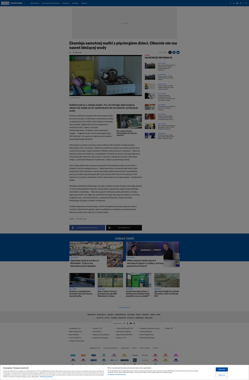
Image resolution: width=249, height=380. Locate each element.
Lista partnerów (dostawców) (116, 374)
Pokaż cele (222, 375)
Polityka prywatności (46, 376)
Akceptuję (222, 369)
